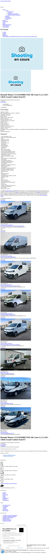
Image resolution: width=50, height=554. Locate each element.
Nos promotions (8, 18)
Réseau (4, 497)
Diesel (16, 191)
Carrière (4, 508)
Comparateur (2, 445)
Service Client (5, 510)
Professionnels (5, 498)
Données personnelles (7, 519)
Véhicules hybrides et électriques (14, 14)
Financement (5, 509)
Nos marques (5, 506)
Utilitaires (7, 16)
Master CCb (5, 35)
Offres (4, 22)
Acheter (4, 33)
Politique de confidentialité (8, 517)
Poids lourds (7, 17)
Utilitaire (38, 191)
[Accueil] (5, 4)
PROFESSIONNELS (7, 24)
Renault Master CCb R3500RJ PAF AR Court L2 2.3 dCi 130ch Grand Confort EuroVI (20, 36)
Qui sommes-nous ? (7, 505)
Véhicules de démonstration (13, 13)
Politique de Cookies (7, 520)
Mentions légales (6, 518)
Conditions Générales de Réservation (10, 515)
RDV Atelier (5, 21)
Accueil (4, 32)
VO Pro (6, 19)
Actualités (5, 507)
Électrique (5, 499)
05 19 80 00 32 (3, 102)
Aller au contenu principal (5, 1)
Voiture (6, 10)
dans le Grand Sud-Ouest (8, 483)
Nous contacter (6, 26)
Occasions (10, 12)
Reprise (4, 20)
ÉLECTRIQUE (6, 25)
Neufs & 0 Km (11, 11)
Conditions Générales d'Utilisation (9, 516)
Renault (4, 34)
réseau (4, 23)
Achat (4, 9)
